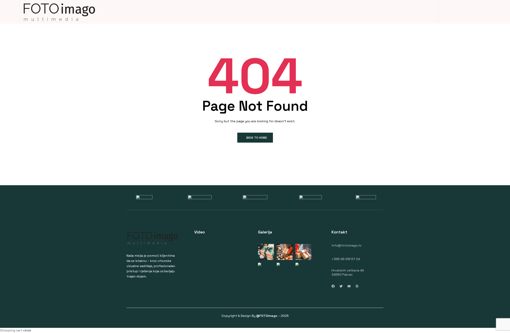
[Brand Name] (144, 197)
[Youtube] (349, 286)
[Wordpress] (357, 286)
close (27, 330)
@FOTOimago (266, 316)
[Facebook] (333, 286)
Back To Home (256, 137)
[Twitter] (341, 286)
